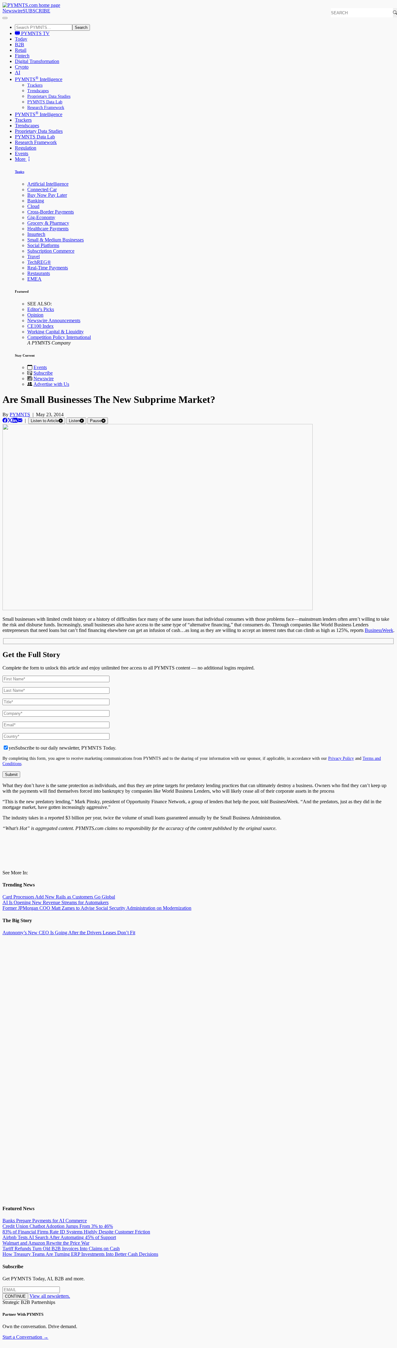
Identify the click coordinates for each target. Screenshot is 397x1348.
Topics (19, 172)
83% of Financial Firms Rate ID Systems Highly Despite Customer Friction (76, 1231)
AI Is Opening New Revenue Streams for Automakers (55, 902)
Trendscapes (38, 90)
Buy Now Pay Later (47, 195)
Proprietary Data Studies (48, 96)
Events (21, 153)
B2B (19, 44)
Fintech (22, 55)
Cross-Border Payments (50, 211)
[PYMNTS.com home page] (31, 5)
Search (81, 27)
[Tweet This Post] (9, 420)
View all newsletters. (49, 1296)
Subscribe (43, 373)
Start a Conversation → (25, 1337)
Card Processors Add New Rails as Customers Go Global (58, 896)
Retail (20, 50)
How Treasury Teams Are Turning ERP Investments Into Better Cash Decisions (80, 1254)
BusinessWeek (379, 630)
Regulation (25, 148)
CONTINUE (15, 1296)
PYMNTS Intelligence (38, 79)
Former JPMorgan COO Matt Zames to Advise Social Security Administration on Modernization (96, 908)
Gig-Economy (41, 217)
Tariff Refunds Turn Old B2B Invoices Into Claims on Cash (61, 1248)
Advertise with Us (51, 384)
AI (17, 72)
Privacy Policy (341, 758)
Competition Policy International (59, 337)
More (21, 159)
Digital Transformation (37, 61)
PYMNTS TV (35, 33)
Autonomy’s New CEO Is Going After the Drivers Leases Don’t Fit (68, 932)
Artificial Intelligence (48, 184)
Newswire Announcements (53, 320)
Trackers (34, 85)
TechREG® (39, 262)
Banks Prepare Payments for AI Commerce (44, 1220)
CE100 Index (40, 326)
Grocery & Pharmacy (48, 223)
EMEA (34, 279)
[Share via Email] (19, 420)
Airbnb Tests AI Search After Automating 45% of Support (59, 1237)
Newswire (12, 10)
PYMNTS (20, 414)
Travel (33, 256)
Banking (35, 200)
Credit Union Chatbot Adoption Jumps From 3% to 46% (57, 1226)
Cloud (33, 206)
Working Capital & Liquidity (55, 331)
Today (21, 39)
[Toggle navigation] (4, 18)
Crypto (22, 67)
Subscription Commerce (50, 251)
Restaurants (38, 273)
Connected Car (42, 189)
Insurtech (36, 234)
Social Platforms (43, 245)
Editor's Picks (40, 309)
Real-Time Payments (47, 267)
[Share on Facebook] (4, 420)
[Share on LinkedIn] (14, 420)
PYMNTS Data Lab (44, 102)
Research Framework (45, 107)
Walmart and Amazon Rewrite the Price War (45, 1243)
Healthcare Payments (48, 228)
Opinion (35, 315)
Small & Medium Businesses (55, 239)
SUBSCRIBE (36, 10)
